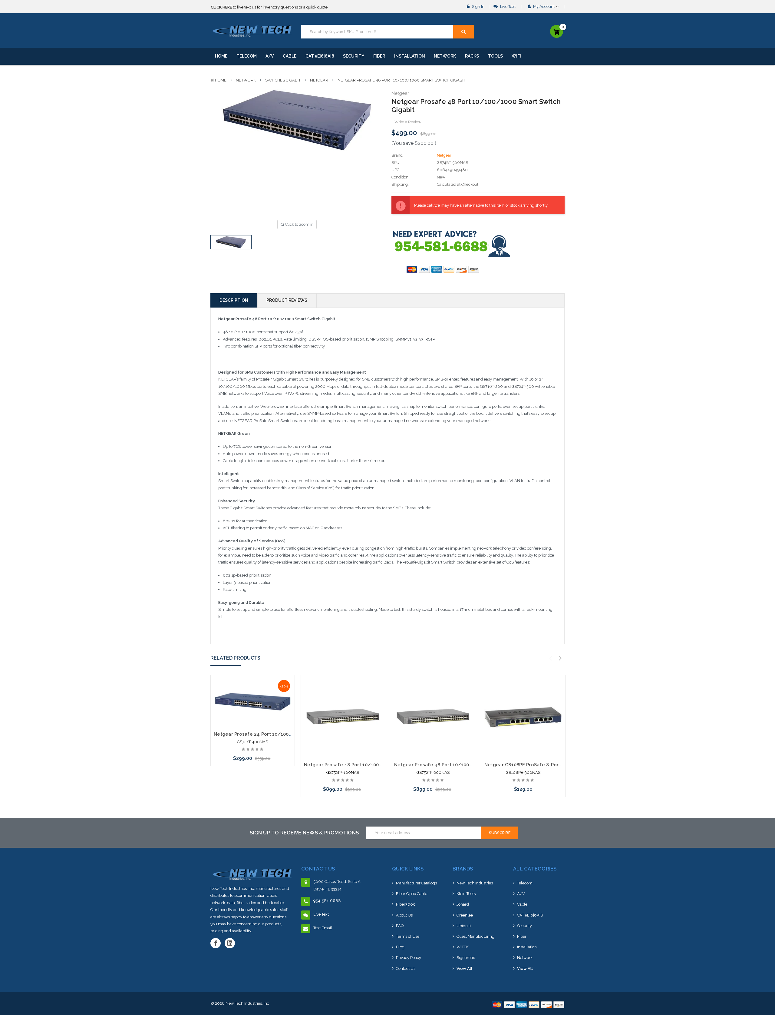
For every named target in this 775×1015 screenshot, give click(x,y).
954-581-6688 (327, 900)
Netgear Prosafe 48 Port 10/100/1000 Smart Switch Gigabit (401, 80)
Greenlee (465, 915)
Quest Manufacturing (475, 936)
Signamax (466, 957)
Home (221, 56)
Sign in (477, 6)
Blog (400, 947)
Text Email (322, 928)
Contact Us (405, 968)
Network (445, 56)
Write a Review (407, 122)
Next (560, 658)
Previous (550, 658)
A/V (269, 56)
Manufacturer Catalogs (416, 883)
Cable (289, 56)
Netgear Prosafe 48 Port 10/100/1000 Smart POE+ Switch (370, 764)
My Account (544, 6)
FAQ (400, 925)
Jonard (463, 904)
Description (233, 300)
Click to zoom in (299, 224)
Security (353, 56)
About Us (404, 915)
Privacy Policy (408, 957)
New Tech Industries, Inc (247, 1003)
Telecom (246, 56)
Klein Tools (466, 893)
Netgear (319, 80)
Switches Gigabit (283, 80)
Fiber (379, 56)
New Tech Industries (475, 883)
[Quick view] (252, 691)
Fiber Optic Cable (411, 893)
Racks (472, 56)
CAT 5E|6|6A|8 (319, 56)
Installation (409, 56)
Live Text (507, 6)
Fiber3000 (406, 904)
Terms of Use (407, 936)
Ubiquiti (464, 925)
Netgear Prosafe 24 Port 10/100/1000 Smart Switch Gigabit (283, 734)
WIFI (516, 56)
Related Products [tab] (235, 658)
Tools (495, 56)
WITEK (463, 947)
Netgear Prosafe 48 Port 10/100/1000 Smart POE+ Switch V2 (464, 764)
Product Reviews (286, 300)
